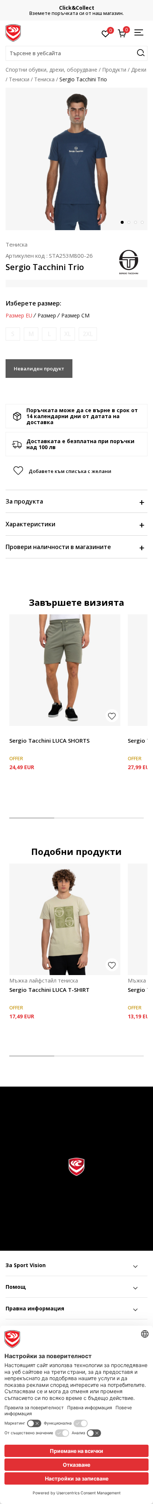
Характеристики (30, 524)
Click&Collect (76, 7)
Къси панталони (30, 732)
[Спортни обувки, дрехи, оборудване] (13, 32)
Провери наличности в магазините (58, 547)
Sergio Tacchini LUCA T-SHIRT (49, 989)
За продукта (24, 501)
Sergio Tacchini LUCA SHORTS (49, 740)
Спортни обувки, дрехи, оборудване (51, 69)
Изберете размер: (33, 303)
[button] (76, 53)
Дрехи (138, 69)
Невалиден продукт (39, 368)
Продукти (114, 69)
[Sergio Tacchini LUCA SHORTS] (64, 670)
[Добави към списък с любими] (111, 715)
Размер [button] (47, 316)
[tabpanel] (76, 159)
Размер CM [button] (75, 316)
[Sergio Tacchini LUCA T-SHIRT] (64, 919)
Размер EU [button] (19, 316)
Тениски (19, 79)
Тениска (44, 79)
